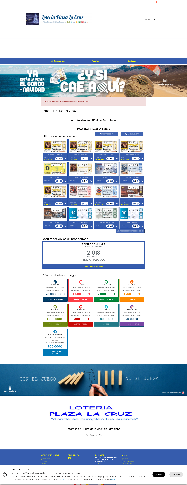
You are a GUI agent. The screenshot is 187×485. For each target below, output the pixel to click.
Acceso (149, 19)
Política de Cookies (127, 463)
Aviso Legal (125, 460)
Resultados (44, 462)
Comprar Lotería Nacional (55, 353)
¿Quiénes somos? (46, 458)
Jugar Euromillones (55, 299)
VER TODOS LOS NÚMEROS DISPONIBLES (130, 231)
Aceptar (159, 474)
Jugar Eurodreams (132, 324)
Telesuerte (125, 458)
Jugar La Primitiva (106, 299)
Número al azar (133, 134)
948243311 (99, 464)
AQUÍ (113, 479)
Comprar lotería (45, 460)
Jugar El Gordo (80, 299)
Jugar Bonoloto (55, 324)
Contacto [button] (132, 61)
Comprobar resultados (94, 266)
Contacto (43, 463)
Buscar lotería (107, 134)
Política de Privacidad (128, 462)
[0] (155, 19)
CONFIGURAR (62, 479)
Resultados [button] (96, 61)
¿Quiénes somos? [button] (58, 61)
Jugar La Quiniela (80, 324)
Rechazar (176, 474)
